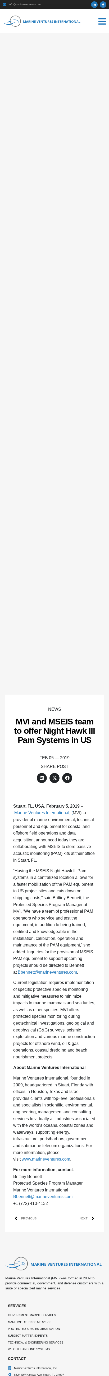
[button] (42, 778)
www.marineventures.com (46, 1159)
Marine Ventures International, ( (43, 812)
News (54, 709)
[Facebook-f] (103, 4)
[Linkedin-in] (94, 4)
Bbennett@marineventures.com (47, 972)
